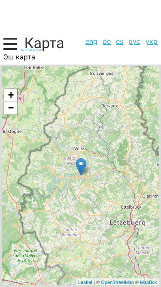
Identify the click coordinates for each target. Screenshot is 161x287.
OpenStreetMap (117, 281)
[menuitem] (91, 41)
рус (134, 41)
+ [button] (11, 94)
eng (91, 41)
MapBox (148, 281)
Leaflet (85, 281)
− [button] (11, 107)
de (107, 41)
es (119, 41)
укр (152, 41)
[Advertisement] (80, 17)
